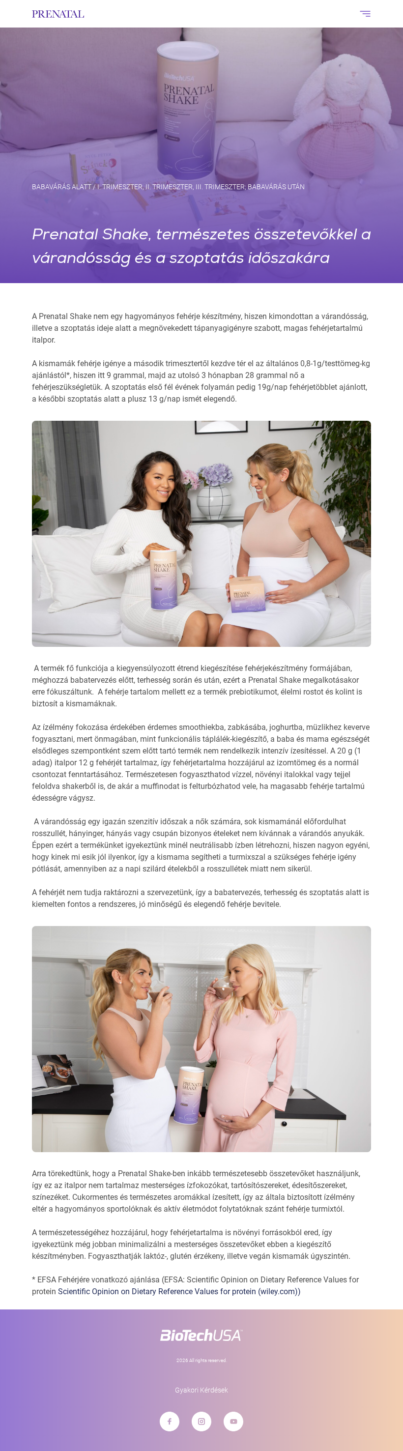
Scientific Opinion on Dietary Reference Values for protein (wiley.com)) (179, 1291)
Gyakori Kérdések (201, 1390)
